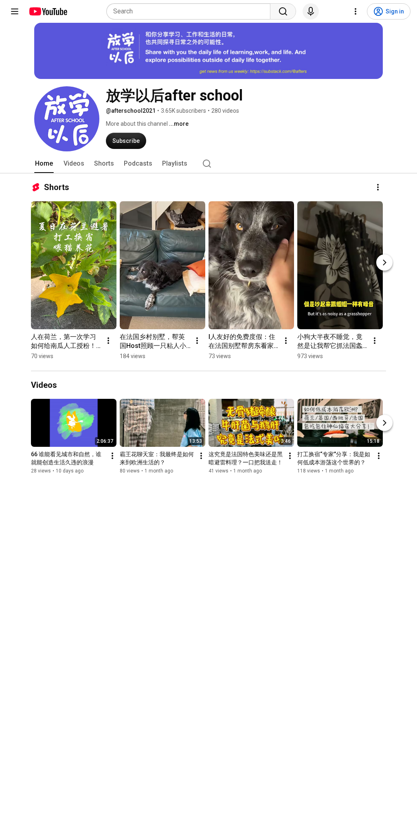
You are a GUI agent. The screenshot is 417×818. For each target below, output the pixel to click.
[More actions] (378, 187)
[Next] (384, 262)
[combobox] (190, 11)
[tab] (44, 163)
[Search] (283, 11)
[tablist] (208, 163)
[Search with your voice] (311, 11)
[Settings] (355, 11)
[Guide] (15, 11)
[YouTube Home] (48, 11)
